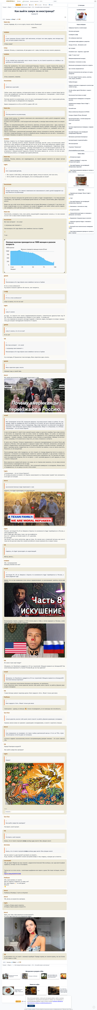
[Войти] (4, 232)
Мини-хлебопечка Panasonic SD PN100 (79, 112)
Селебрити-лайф (73, 34)
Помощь (25, 1009)
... (16, 19)
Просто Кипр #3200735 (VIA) (12, 873)
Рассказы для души (74, 31)
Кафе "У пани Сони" (74, 55)
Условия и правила (31, 1009)
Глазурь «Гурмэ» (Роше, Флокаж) (78, 115)
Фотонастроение (73, 143)
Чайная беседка (73, 82)
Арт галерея (72, 48)
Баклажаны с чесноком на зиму (77, 62)
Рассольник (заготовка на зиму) (77, 95)
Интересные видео (75, 157)
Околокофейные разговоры (76, 150)
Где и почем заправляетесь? (76, 68)
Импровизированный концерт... (77, 58)
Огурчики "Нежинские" (75, 147)
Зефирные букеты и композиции (78, 28)
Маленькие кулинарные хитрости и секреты (81, 65)
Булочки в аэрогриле (34, 1)
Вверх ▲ (71, 1009)
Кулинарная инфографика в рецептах (79, 41)
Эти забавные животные (75, 38)
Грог (70, 123)
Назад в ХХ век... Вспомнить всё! (77, 45)
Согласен (31, 1005)
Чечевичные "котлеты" (81, 20)
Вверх (4, 962)
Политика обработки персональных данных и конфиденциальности (49, 1009)
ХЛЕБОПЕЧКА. (10, 1)
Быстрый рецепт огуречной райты (78, 140)
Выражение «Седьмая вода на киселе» (80, 218)
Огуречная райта (74, 210)
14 (17, 19)
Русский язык (72, 108)
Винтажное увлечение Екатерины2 (78, 136)
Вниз (4, 19)
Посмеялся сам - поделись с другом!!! (79, 51)
